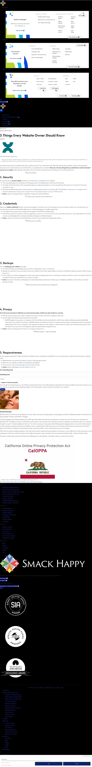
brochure (47, 181)
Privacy (31, 687)
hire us (33, 367)
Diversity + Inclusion (52, 84)
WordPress (17, 280)
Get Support (6, 749)
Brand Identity (9, 712)
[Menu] (1, 110)
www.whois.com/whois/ (49, 214)
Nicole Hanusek (5, 156)
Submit (3, 389)
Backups (8, 263)
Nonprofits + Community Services (38, 54)
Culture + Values (40, 78)
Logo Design (68, 49)
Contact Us (6, 690)
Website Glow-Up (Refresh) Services (13, 492)
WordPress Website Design (44, 17)
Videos (66, 81)
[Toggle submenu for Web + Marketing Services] (18, 117)
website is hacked (12, 275)
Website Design (55, 49)
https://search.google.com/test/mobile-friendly (25, 365)
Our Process (39, 84)
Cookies (41, 687)
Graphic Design (68, 51)
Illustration (67, 54)
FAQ (74, 81)
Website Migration (10, 703)
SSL (17, 183)
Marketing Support (10, 710)
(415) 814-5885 (6, 583)
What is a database (48, 269)
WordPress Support (8, 496)
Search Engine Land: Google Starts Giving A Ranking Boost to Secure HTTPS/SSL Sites (37, 192)
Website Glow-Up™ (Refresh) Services (46, 19)
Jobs (62, 687)
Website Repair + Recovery (10, 503)
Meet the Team (7, 529)
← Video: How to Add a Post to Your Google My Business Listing (18, 480)
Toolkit (74, 78)
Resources (3, 128)
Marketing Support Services (11, 494)
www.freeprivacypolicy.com (36, 329)
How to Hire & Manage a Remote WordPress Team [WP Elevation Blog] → (21, 482)
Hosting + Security (8, 498)
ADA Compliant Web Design (44, 22)
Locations (56, 687)
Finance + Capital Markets (37, 57)
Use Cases (67, 84)
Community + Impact (53, 81)
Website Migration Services (11, 501)
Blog (66, 78)
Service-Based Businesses (37, 49)
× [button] (0, 113)
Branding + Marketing (9, 515)
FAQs (6, 747)
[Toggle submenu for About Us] (8, 121)
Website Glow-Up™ (8, 510)
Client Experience (52, 78)
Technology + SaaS (35, 51)
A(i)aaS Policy (49, 687)
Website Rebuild (7, 513)
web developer (81, 207)
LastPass (58, 218)
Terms (36, 687)
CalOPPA (34, 318)
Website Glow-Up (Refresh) (13, 699)
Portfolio (5, 719)
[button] (1, 588)
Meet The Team (40, 81)
